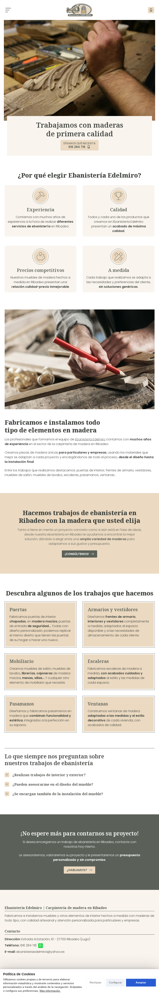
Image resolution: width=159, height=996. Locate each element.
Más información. (50, 990)
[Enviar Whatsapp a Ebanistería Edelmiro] (40, 945)
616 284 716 (28, 945)
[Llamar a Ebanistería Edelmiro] (151, 10)
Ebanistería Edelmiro (90, 439)
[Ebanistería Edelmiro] (79, 10)
